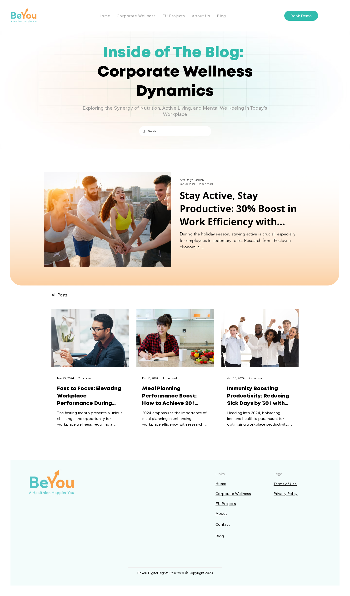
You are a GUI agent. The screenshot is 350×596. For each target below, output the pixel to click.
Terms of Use (285, 483)
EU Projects (225, 503)
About (221, 513)
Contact (222, 524)
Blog (219, 536)
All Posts (59, 294)
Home (220, 483)
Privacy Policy (286, 493)
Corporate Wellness (233, 493)
